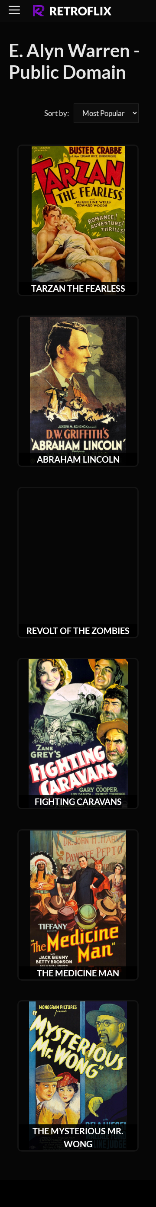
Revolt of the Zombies (78, 630)
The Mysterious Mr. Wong (78, 1137)
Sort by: (56, 113)
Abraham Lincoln (78, 459)
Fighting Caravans (78, 801)
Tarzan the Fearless (78, 288)
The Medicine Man (78, 973)
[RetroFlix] (72, 11)
